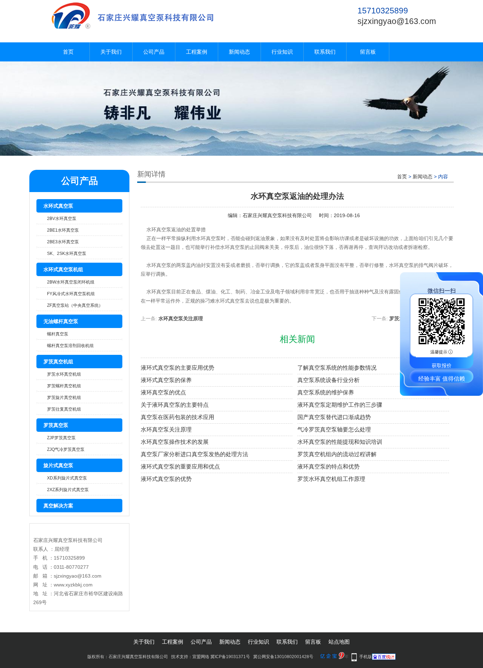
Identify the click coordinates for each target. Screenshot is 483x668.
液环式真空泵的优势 (166, 479)
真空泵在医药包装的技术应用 (177, 417)
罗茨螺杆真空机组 (64, 385)
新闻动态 (239, 52)
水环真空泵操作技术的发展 (175, 442)
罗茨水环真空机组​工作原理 (331, 479)
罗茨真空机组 (58, 361)
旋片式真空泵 (58, 465)
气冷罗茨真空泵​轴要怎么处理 (334, 430)
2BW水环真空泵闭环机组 (70, 282)
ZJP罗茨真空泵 (61, 437)
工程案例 (196, 52)
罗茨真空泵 (55, 425)
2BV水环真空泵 (61, 218)
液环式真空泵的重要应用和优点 (180, 467)
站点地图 (339, 642)
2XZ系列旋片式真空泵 (68, 489)
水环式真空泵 (58, 206)
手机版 (365, 656)
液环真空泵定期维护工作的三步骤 (339, 405)
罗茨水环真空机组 (64, 374)
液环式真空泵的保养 (166, 380)
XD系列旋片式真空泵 (67, 478)
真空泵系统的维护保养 (325, 392)
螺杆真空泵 (57, 334)
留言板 (368, 52)
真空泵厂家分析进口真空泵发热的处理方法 (194, 454)
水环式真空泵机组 (63, 269)
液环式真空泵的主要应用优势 (177, 368)
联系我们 (325, 52)
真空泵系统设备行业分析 (328, 380)
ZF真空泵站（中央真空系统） (75, 305)
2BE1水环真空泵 (63, 230)
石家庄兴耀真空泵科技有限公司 (277, 215)
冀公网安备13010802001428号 (283, 656)
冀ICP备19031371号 (230, 656)
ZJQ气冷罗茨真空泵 (66, 449)
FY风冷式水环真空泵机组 (71, 293)
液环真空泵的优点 (163, 392)
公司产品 (153, 52)
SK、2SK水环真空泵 (66, 253)
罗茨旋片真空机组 (64, 397)
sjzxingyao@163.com (396, 21)
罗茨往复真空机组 (64, 409)
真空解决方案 (58, 505)
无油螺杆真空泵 (60, 321)
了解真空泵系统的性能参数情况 (337, 368)
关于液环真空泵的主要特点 (175, 405)
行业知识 (282, 52)
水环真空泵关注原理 (180, 318)
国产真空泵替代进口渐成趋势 (334, 417)
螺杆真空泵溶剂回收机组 (70, 345)
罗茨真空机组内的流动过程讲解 (337, 454)
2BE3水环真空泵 (63, 241)
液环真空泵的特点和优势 (328, 467)
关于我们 (111, 52)
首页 (68, 52)
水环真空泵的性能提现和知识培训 (339, 442)
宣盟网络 (200, 656)
